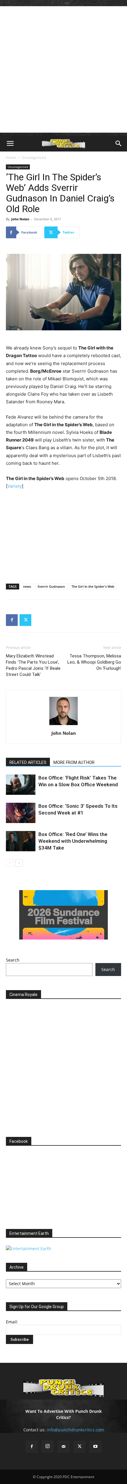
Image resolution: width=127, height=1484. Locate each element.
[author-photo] (63, 724)
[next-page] (19, 863)
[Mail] (63, 1447)
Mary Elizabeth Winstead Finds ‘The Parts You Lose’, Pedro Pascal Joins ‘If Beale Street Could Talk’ (33, 665)
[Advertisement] (63, 69)
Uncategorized (34, 157)
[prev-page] (9, 863)
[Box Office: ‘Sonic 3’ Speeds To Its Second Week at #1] (20, 813)
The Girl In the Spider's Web (92, 586)
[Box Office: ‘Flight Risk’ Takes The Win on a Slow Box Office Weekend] (20, 785)
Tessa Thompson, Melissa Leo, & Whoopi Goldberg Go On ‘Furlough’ (94, 662)
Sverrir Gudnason (51, 586)
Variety (14, 486)
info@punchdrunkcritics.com (75, 1430)
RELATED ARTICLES (27, 762)
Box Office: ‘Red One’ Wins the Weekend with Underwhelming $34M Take (73, 841)
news (27, 586)
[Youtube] (95, 1447)
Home (11, 157)
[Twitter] (25, 620)
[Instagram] (47, 1446)
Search (12, 960)
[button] (10, 143)
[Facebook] (12, 620)
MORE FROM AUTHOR (74, 762)
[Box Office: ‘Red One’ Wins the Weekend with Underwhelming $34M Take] (20, 841)
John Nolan (20, 219)
